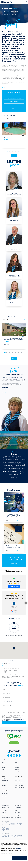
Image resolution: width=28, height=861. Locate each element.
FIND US (14, 105)
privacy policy (18, 717)
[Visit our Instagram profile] (17, 755)
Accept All (23, 857)
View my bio (4, 392)
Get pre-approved (14, 742)
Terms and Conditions (20, 712)
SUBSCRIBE (14, 563)
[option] (14, 135)
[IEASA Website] (5, 836)
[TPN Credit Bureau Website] (13, 836)
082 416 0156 (5, 389)
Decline (15, 857)
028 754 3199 (10, 92)
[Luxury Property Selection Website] (4, 824)
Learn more (14, 477)
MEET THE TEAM (14, 101)
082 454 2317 (18, 92)
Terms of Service (4, 720)
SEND (14, 723)
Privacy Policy (20, 719)
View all (14, 156)
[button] (2, 603)
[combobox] (13, 701)
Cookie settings (7, 857)
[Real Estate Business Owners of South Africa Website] (20, 836)
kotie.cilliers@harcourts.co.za (7, 391)
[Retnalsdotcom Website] (20, 824)
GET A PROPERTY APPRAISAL (14, 98)
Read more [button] (14, 600)
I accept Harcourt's (15, 712)
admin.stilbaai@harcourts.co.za (14, 94)
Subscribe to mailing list (11, 709)
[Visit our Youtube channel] (20, 755)
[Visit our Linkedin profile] (14, 755)
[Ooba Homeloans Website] (5, 829)
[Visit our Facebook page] (8, 755)
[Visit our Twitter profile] (11, 755)
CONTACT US (14, 108)
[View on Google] (14, 603)
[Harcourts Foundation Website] (12, 824)
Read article (18, 518)
